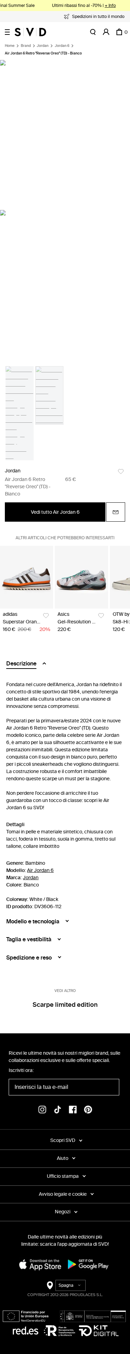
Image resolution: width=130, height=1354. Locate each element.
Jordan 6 (62, 46)
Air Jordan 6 (40, 870)
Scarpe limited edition (65, 1004)
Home (10, 46)
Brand (26, 46)
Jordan (43, 46)
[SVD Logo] (30, 32)
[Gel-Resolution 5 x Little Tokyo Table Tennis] (81, 577)
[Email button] (115, 512)
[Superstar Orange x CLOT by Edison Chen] (26, 577)
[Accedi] (106, 32)
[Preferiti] (120, 471)
